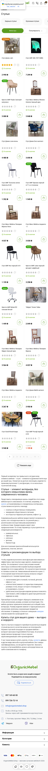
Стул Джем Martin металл (35, 390)
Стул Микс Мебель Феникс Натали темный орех (35, 101)
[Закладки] (26, 766)
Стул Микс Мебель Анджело (12, 390)
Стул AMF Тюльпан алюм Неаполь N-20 (11, 184)
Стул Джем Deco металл (34, 141)
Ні (18, 6)
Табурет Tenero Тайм (33, 307)
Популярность (34, 31)
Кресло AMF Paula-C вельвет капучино (12, 101)
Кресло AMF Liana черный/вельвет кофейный (35, 267)
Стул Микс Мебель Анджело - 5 (36, 225)
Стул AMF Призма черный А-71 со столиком (35, 184)
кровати (37, 640)
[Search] (33, 3)
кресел (3, 504)
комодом (39, 611)
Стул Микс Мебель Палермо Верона (36, 350)
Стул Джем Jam (7, 58)
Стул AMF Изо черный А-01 (11, 266)
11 (35, 457)
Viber (31, 723)
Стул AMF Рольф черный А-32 (34, 433)
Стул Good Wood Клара (10, 432)
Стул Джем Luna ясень (10, 141)
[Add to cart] (19, 73)
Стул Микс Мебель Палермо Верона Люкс (12, 225)
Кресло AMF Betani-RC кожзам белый (9, 308)
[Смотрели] (15, 766)
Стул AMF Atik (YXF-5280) (34, 58)
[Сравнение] (32, 766)
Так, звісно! (11, 6)
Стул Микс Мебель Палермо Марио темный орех (12, 350)
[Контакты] (37, 3)
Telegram (9, 723)
